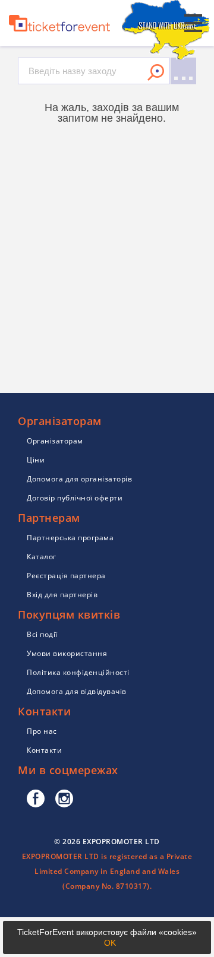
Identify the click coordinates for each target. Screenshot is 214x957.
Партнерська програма (70, 538)
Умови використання (67, 653)
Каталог (41, 557)
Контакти (44, 750)
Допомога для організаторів (79, 479)
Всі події (42, 634)
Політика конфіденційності (78, 672)
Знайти (155, 72)
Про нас (42, 731)
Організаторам (55, 441)
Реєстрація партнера (66, 576)
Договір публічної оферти (74, 498)
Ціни (36, 460)
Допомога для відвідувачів (77, 691)
